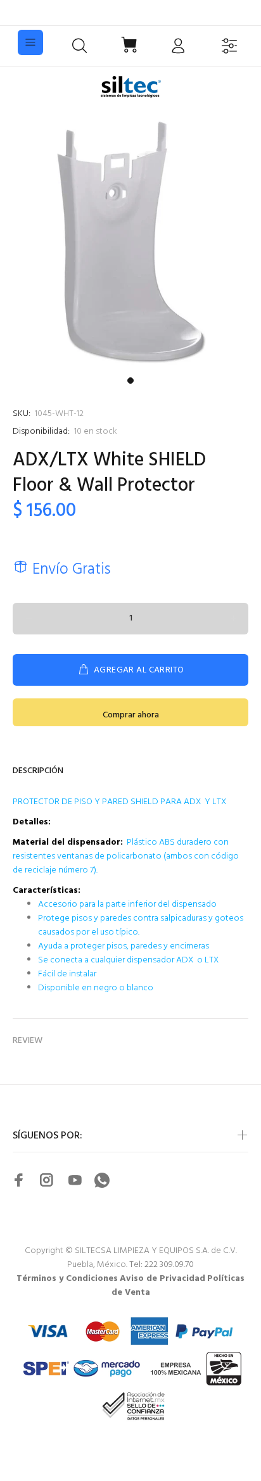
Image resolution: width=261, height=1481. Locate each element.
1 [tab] (130, 380)
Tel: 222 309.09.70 (161, 1264)
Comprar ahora (131, 715)
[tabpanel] (130, 240)
